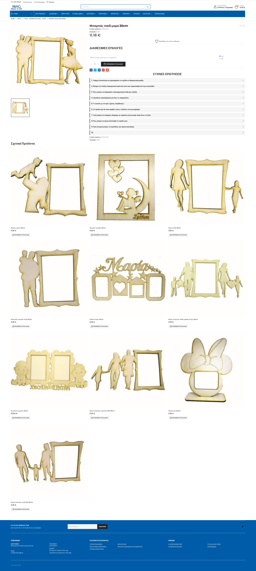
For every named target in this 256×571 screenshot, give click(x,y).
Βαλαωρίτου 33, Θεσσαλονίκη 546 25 (22, 546)
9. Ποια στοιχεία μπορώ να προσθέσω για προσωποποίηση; (112, 127)
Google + (103, 70)
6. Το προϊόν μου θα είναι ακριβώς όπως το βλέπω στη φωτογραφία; (115, 109)
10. (92, 132)
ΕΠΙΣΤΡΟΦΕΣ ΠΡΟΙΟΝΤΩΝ (98, 547)
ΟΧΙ (222, 56)
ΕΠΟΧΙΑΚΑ (90, 14)
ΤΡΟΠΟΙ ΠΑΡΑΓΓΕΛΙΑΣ (97, 549)
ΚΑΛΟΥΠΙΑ (146, 14)
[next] (243, 25)
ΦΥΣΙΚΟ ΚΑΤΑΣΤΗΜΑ (214, 544)
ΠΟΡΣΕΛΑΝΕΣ (159, 14)
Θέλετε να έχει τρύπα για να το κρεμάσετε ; (103, 58)
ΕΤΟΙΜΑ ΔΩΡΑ (77, 14)
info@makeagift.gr (17, 553)
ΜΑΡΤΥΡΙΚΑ (65, 14)
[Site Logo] (16, 7)
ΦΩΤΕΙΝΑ (126, 14)
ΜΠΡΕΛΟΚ (114, 14)
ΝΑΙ (222, 59)
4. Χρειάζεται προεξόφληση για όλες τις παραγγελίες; (110, 98)
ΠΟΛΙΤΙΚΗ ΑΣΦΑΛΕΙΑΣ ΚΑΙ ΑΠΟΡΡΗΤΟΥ (130, 547)
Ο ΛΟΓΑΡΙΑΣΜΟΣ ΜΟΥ (175, 544)
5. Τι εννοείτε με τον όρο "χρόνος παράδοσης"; (107, 104)
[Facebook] (243, 527)
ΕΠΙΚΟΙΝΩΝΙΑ (212, 547)
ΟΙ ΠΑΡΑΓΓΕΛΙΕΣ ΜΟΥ (175, 547)
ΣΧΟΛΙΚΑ (137, 14)
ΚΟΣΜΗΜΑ (53, 14)
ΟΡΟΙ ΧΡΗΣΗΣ (122, 544)
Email (107, 70)
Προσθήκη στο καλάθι (114, 64)
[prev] (240, 25)
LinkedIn (99, 70)
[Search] (147, 6)
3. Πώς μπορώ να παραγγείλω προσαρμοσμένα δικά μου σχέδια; (114, 92)
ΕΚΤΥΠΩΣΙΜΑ (40, 14)
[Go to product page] (49, 187)
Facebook (91, 70)
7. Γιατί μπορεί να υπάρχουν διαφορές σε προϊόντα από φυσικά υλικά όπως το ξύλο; (121, 115)
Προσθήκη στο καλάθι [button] (21, 235)
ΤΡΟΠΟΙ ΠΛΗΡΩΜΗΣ (96, 544)
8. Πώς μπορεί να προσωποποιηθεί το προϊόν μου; (109, 121)
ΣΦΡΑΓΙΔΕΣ (102, 14)
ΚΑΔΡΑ (98, 32)
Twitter (95, 70)
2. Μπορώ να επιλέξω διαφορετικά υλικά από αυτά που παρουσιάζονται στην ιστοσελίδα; (122, 86)
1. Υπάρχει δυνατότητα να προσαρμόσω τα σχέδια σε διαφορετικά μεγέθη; (117, 80)
